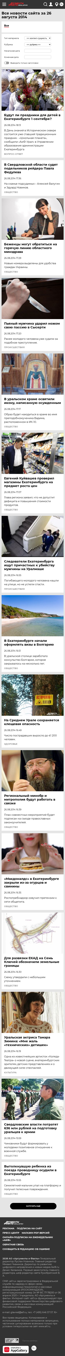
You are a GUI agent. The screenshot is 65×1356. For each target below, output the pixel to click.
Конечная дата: (11, 57)
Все (6, 25)
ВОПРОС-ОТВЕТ (13, 154)
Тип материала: (11, 38)
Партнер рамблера (29, 1341)
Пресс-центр (11, 1232)
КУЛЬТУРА (10, 1072)
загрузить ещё (33, 1206)
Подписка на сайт (29, 1228)
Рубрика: (8, 44)
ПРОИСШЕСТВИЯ (14, 347)
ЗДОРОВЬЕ (10, 744)
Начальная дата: (12, 51)
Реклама (8, 1228)
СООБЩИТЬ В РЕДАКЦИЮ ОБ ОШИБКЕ (26, 1249)
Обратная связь (13, 1244)
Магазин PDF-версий (36, 1232)
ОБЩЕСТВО (11, 192)
